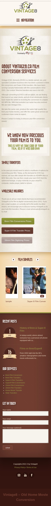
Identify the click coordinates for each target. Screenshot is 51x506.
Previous (13, 259)
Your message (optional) (12, 428)
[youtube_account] (25, 475)
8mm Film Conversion (13, 375)
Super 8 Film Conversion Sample (25, 301)
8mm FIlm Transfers (13, 378)
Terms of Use (31, 467)
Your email (7, 419)
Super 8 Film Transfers (14, 380)
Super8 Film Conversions (15, 383)
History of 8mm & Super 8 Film (32, 329)
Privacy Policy (19, 467)
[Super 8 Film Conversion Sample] (25, 282)
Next (38, 259)
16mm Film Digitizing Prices (17, 240)
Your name (7, 410)
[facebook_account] (31, 475)
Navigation (27, 20)
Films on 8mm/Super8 (31, 348)
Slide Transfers (11, 393)
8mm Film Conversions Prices (18, 221)
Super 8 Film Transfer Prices (17, 230)
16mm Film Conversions (14, 385)
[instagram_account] (19, 475)
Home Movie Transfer (13, 390)
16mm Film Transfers (13, 388)
